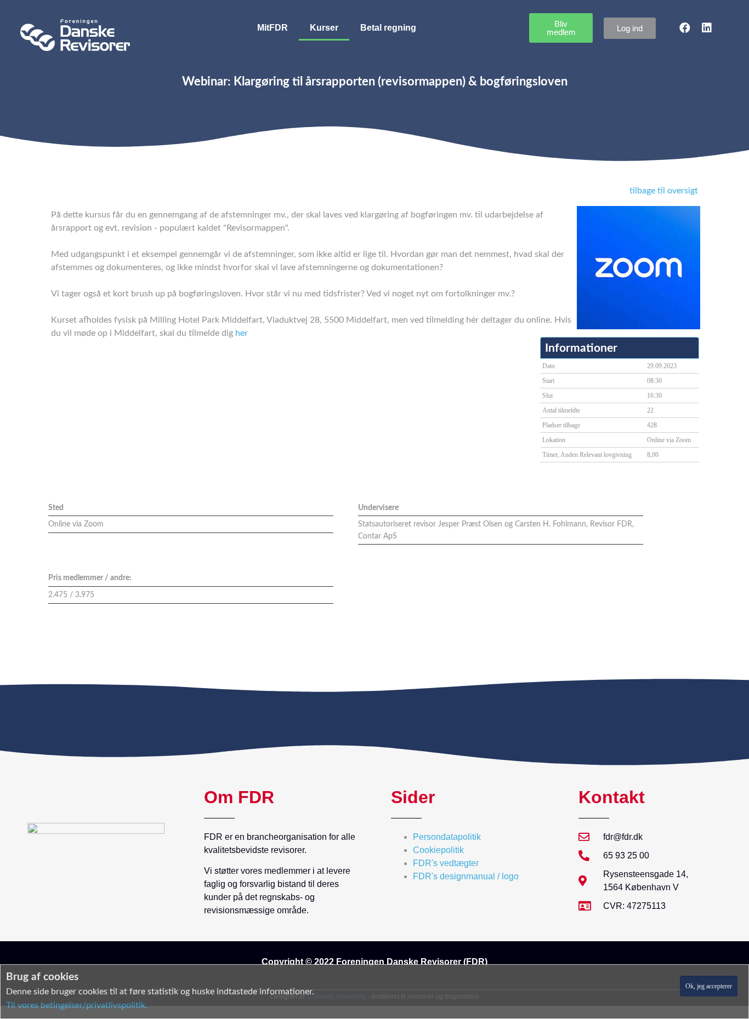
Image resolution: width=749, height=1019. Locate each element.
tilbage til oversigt (663, 190)
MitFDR (272, 27)
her (241, 333)
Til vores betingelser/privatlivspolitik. (76, 1005)
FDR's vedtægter (446, 863)
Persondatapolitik (447, 836)
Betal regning (388, 27)
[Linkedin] (706, 27)
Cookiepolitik (438, 850)
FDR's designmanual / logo (466, 876)
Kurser (324, 27)
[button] (561, 28)
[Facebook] (684, 27)
